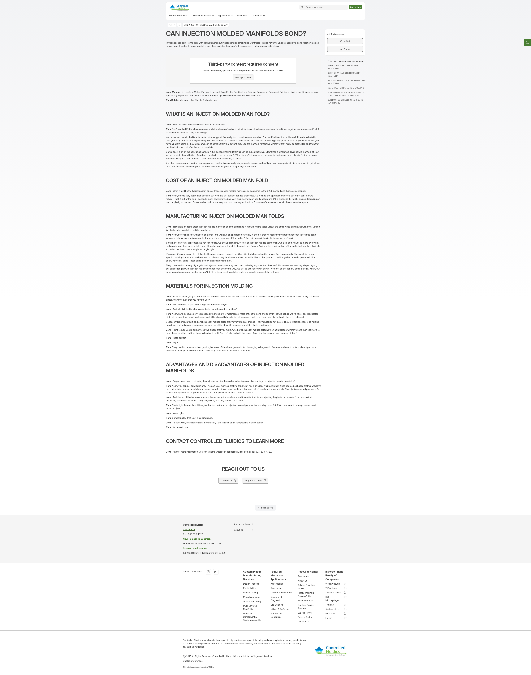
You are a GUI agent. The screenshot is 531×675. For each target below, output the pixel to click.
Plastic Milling (249, 588)
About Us (302, 580)
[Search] (302, 7)
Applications (276, 583)
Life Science (276, 604)
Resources (303, 576)
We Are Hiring (305, 612)
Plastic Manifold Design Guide (306, 594)
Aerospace (276, 588)
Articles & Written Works (306, 587)
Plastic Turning (250, 592)
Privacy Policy (305, 617)
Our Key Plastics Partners (306, 607)
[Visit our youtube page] (215, 571)
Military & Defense (279, 609)
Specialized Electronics (276, 615)
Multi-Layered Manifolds (250, 607)
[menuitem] (179, 15)
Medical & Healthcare (281, 592)
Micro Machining (251, 597)
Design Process (251, 583)
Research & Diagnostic (276, 599)
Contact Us (303, 621)
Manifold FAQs (305, 600)
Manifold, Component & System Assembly (252, 617)
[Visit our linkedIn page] (208, 571)
